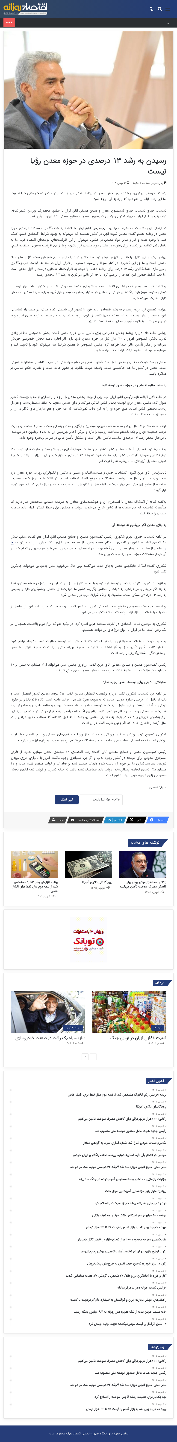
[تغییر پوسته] (151, 11)
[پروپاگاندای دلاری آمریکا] (88, 864)
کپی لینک (66, 799)
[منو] (167, 11)
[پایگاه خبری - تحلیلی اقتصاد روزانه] (25, 9)
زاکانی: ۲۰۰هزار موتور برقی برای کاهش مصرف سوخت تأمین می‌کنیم (58, 22)
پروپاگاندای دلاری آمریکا (97, 882)
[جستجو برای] (159, 11)
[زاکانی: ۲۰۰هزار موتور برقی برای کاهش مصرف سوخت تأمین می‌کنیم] (142, 864)
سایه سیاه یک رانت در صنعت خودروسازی (50, 1038)
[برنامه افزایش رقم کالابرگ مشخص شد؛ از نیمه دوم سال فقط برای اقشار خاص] (34, 864)
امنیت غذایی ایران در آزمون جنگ (138, 1038)
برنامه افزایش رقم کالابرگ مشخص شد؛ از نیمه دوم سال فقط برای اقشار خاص (35, 886)
